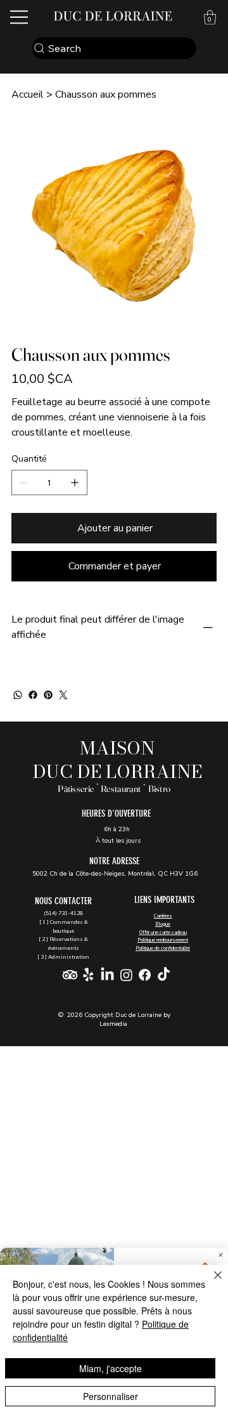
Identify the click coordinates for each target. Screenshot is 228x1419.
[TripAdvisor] (70, 975)
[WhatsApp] (17, 695)
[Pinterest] (48, 695)
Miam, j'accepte (110, 1368)
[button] (210, 17)
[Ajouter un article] (74, 482)
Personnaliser (110, 1396)
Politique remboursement (162, 939)
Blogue (162, 924)
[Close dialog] (221, 1254)
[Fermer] (210, 1282)
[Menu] (19, 17)
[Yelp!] (88, 975)
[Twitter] (63, 695)
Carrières (163, 915)
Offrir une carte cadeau (163, 932)
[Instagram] (126, 975)
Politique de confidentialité (163, 948)
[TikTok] (164, 975)
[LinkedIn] (107, 975)
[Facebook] (33, 695)
